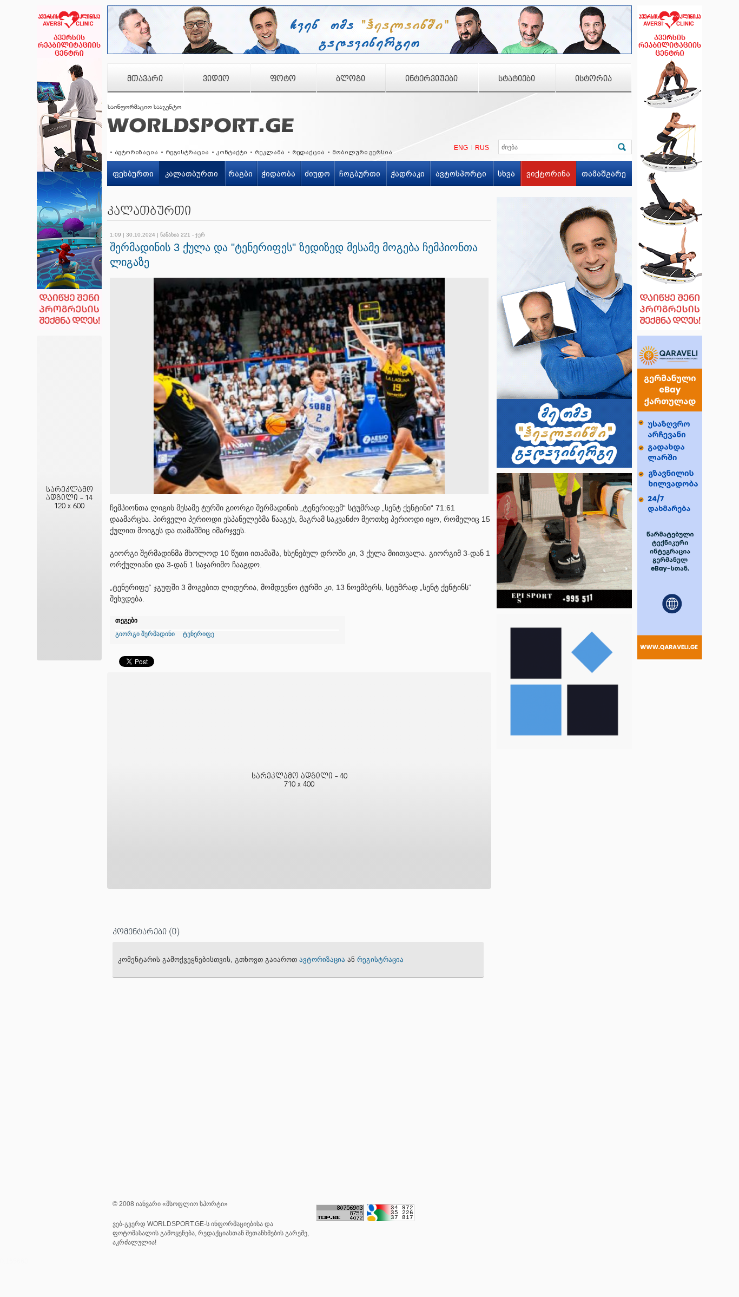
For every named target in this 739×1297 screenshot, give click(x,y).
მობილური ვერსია (362, 152)
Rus (482, 148)
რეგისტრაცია (187, 152)
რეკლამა (270, 152)
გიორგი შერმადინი (145, 634)
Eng (461, 148)
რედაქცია (308, 152)
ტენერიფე (198, 634)
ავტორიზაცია (136, 152)
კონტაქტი (231, 152)
